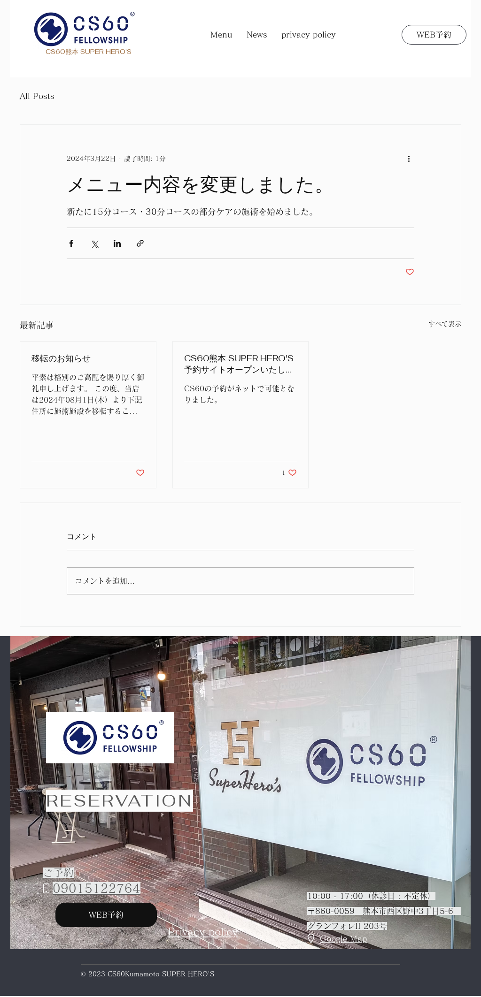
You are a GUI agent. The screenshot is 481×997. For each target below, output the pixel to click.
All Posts (37, 96)
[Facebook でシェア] (71, 243)
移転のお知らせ (61, 358)
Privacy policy (203, 932)
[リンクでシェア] (140, 243)
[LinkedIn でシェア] (117, 243)
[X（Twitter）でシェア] (94, 243)
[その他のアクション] (408, 158)
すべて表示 (444, 323)
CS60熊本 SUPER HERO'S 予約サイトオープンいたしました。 (239, 364)
